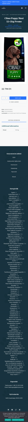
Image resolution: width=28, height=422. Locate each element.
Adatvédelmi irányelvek (17, 419)
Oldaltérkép (14, 168)
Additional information (14, 120)
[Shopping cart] (22, 8)
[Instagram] (12, 409)
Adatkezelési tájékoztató (14, 161)
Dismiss (25, 3)
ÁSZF (14, 157)
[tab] (14, 120)
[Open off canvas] (25, 8)
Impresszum (14, 164)
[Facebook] (8, 409)
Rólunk (14, 176)
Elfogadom (7, 419)
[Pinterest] (19, 409)
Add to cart (18, 98)
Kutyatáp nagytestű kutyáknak (18, 14)
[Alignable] (16, 409)
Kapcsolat (14, 171)
